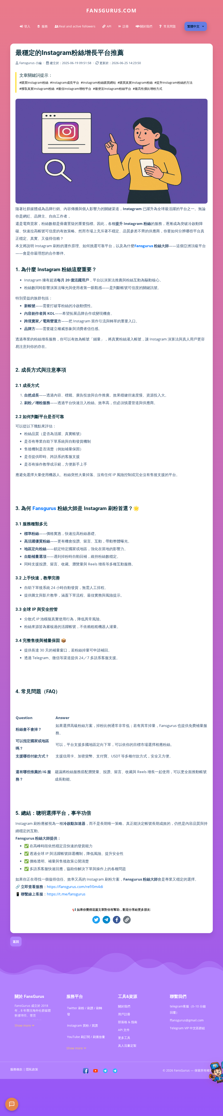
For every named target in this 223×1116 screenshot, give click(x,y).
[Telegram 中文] (105, 1070)
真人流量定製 (127, 1045)
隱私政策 (32, 1069)
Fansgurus (143, 245)
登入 (27, 26)
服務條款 (16, 1069)
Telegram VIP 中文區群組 (187, 1028)
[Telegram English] (115, 1070)
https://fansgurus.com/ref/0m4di (75, 886)
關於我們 (146, 26)
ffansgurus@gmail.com (187, 1020)
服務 (45, 26)
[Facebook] (85, 1070)
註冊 (126, 26)
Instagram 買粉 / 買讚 (82, 1025)
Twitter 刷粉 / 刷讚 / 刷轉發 (84, 1011)
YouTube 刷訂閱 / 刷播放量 (86, 1037)
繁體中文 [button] (193, 26)
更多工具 (124, 1038)
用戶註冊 (124, 1014)
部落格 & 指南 (127, 1022)
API (109, 26)
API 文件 (124, 1030)
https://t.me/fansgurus (66, 894)
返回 (16, 941)
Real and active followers (77, 26)
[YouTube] (95, 1070)
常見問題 (170, 26)
